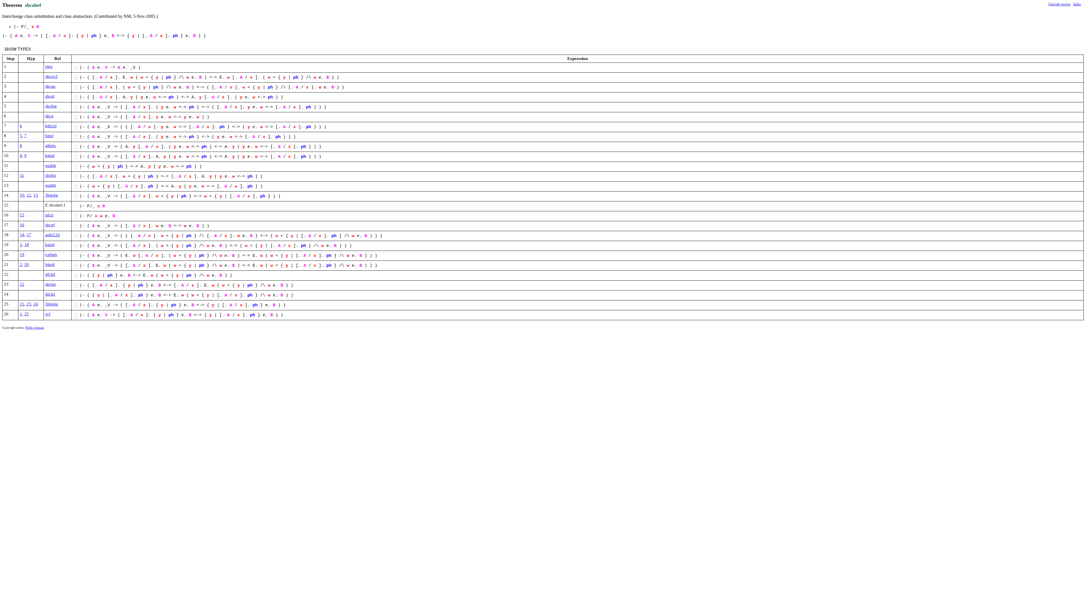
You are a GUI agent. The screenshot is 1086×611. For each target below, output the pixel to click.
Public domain (34, 327)
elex (49, 66)
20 (26, 264)
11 (22, 175)
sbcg (49, 116)
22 (22, 284)
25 (26, 314)
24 (35, 304)
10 (22, 195)
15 (22, 215)
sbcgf (50, 225)
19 (22, 254)
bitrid (50, 155)
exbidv (51, 254)
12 (29, 195)
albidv (50, 145)
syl (47, 314)
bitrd (49, 136)
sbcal (49, 96)
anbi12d (52, 235)
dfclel (50, 274)
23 (29, 304)
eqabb (50, 165)
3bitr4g (51, 195)
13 (35, 195)
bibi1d (51, 126)
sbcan (50, 86)
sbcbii (50, 175)
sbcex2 (51, 76)
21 (22, 304)
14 (22, 235)
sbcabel (33, 5)
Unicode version (1059, 4)
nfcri (49, 215)
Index (1077, 4)
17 (29, 235)
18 (26, 244)
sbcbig (51, 106)
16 (22, 225)
